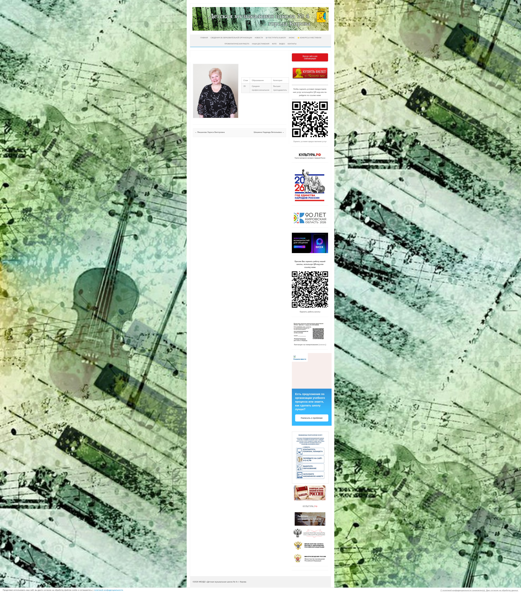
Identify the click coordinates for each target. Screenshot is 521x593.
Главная (204, 38)
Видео (282, 44)
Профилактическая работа (237, 44)
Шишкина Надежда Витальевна (269, 132)
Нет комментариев (272, 62)
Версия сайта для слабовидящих (310, 57)
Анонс (292, 38)
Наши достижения (260, 44)
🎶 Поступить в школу (276, 38)
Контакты (292, 44)
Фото (274, 44)
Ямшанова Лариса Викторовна (210, 132)
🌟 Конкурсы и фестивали (309, 38)
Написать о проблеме (312, 418)
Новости (259, 38)
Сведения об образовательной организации (231, 38)
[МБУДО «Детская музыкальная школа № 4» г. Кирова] (260, 30)
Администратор (203, 59)
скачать (322, 345)
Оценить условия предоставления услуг (310, 141)
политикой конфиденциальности (108, 590)
